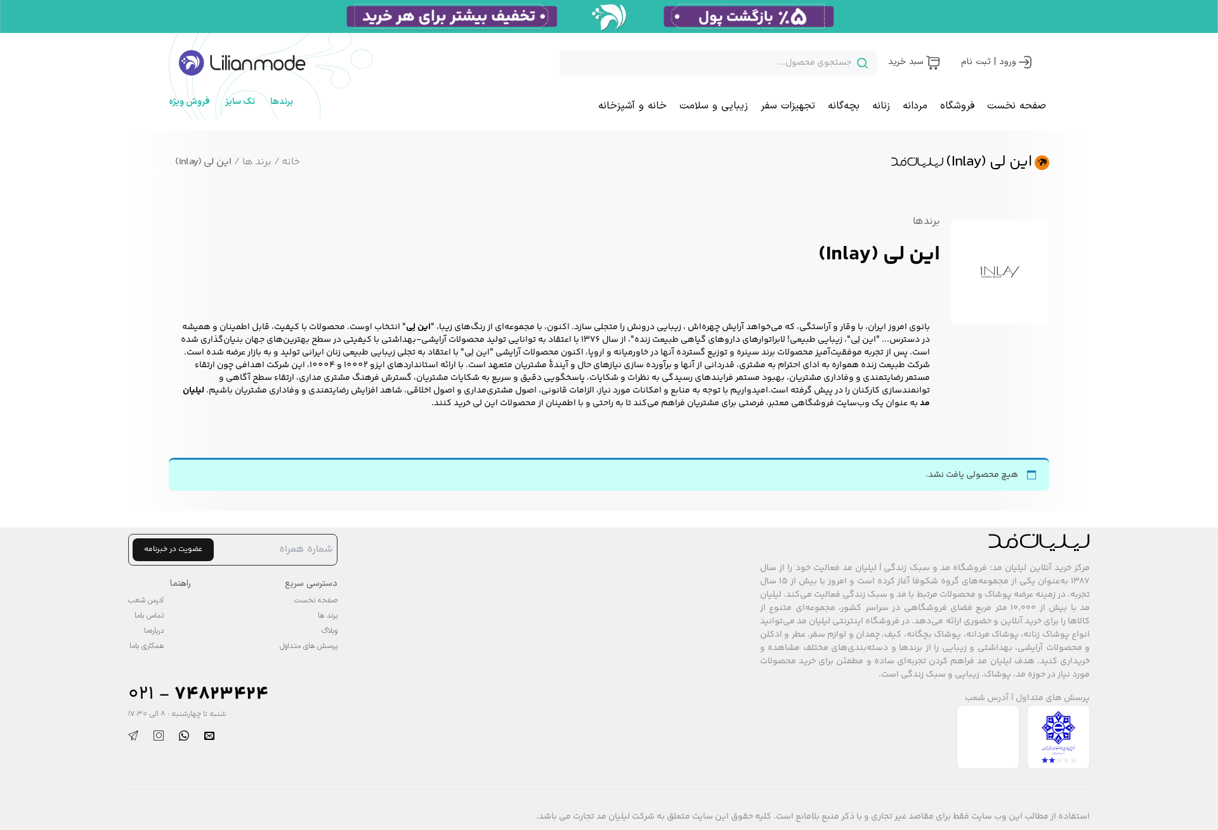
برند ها (252, 162)
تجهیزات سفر (788, 105)
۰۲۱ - (198, 695)
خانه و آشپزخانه (632, 105)
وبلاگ (329, 631)
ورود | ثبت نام (988, 61)
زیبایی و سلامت (713, 105)
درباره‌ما (154, 631)
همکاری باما (146, 646)
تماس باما (149, 615)
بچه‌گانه (844, 105)
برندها (281, 101)
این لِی (863, 340)
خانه (287, 162)
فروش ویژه (189, 101)
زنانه (881, 105)
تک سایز (240, 101)
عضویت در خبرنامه (173, 549)
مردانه (915, 105)
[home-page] (242, 62)
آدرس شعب (987, 698)
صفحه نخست (1016, 105)
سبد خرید (905, 61)
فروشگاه (957, 105)
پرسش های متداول (1053, 698)
